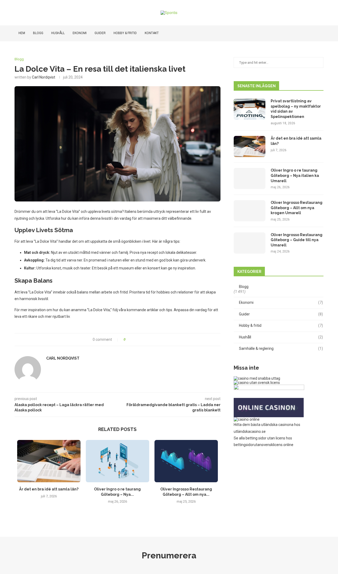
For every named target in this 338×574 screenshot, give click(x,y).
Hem (21, 33)
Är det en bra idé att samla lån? (48, 489)
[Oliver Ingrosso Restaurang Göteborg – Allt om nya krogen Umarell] (186, 461)
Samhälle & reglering (281, 348)
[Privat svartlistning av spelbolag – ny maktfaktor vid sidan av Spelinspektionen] (249, 109)
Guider (100, 33)
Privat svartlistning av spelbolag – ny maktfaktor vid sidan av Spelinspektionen (296, 109)
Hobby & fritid (125, 33)
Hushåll (58, 33)
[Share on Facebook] (131, 339)
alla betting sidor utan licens (262, 438)
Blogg (38, 33)
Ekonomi (80, 33)
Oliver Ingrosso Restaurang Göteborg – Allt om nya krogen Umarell (296, 207)
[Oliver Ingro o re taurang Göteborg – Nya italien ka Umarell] (117, 461)
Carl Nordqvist (43, 77)
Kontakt (152, 33)
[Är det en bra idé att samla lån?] (49, 461)
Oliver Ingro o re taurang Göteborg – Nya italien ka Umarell (295, 175)
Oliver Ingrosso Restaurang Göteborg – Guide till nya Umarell (296, 240)
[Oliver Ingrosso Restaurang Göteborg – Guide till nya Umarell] (249, 243)
